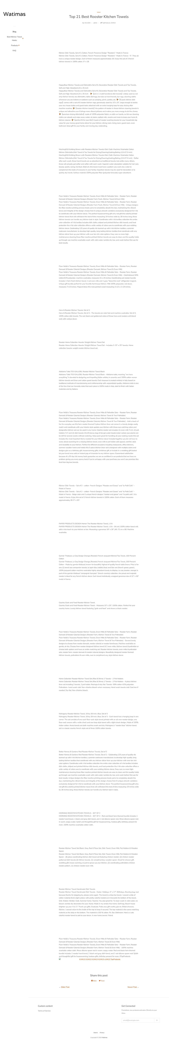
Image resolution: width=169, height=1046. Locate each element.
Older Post (65, 987)
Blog (14, 32)
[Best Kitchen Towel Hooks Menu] (23, 38)
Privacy (102, 1033)
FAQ (14, 50)
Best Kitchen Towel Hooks (14, 38)
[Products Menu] (19, 45)
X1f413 (113, 23)
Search (96, 1033)
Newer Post (132, 987)
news (98, 12)
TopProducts (106, 23)
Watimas (104, 1037)
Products (14, 45)
